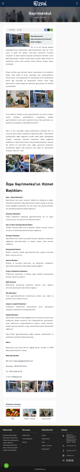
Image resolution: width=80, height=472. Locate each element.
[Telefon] (77, 3)
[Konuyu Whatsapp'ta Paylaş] (51, 30)
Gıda (12, 419)
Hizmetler (43, 17)
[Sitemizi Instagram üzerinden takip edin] (72, 460)
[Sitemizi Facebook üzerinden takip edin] (67, 460)
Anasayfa (36, 17)
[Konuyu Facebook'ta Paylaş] (45, 30)
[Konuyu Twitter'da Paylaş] (48, 30)
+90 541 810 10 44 (20, 366)
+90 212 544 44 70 (15, 371)
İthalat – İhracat (29, 419)
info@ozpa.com (16, 377)
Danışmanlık (46, 419)
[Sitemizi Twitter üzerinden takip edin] (70, 460)
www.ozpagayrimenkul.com (23, 361)
